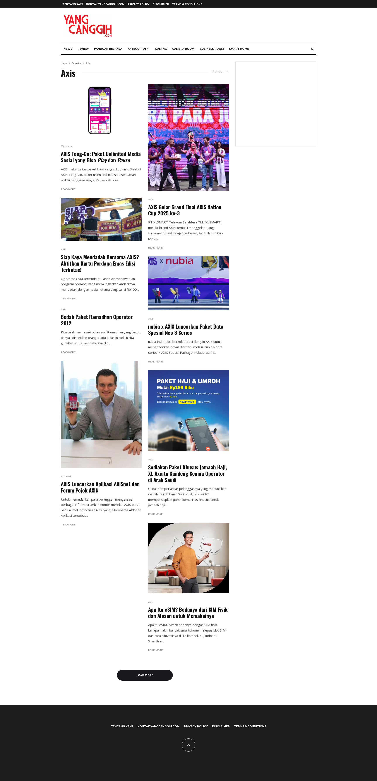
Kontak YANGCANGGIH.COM (105, 4)
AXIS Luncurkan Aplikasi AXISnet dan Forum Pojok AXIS (100, 487)
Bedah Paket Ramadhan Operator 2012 (97, 320)
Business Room (212, 48)
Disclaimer (161, 4)
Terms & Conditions (187, 4)
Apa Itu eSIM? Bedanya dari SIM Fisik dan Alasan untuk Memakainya (188, 612)
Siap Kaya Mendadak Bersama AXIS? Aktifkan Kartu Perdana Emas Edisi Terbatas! (100, 263)
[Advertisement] (275, 106)
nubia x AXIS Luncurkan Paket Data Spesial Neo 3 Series (185, 329)
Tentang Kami (72, 4)
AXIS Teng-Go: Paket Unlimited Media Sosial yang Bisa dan (101, 157)
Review (83, 48)
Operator (67, 146)
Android (66, 476)
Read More (68, 189)
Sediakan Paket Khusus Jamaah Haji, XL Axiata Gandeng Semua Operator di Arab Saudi (187, 473)
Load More (145, 675)
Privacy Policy (138, 4)
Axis (63, 249)
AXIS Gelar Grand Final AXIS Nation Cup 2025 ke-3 (184, 210)
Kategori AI (136, 48)
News (67, 48)
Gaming (161, 48)
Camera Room (183, 48)
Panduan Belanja (108, 48)
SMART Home (239, 48)
